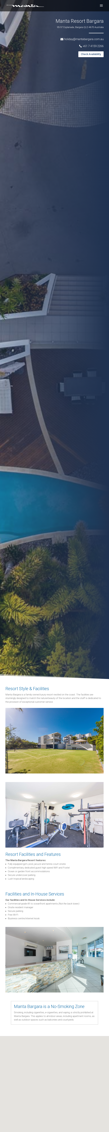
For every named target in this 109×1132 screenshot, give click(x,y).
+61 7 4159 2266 (93, 46)
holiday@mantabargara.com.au (84, 39)
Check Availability (91, 54)
